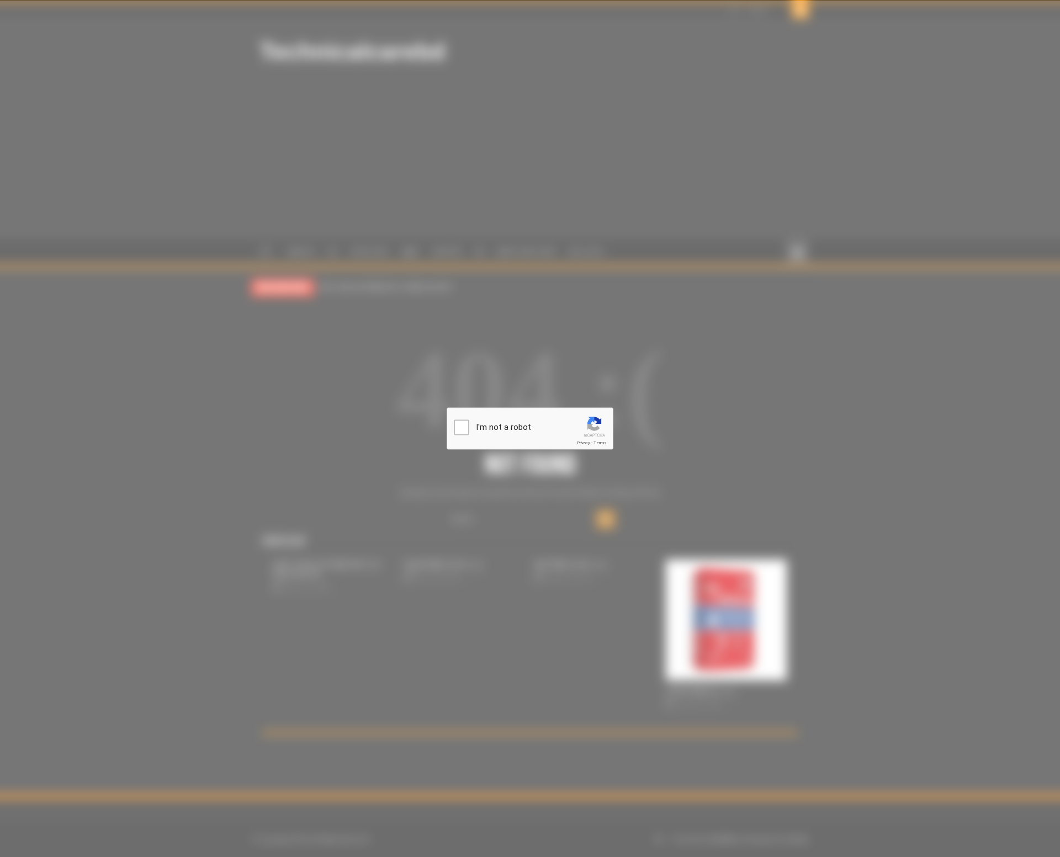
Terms (600, 442)
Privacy (583, 442)
